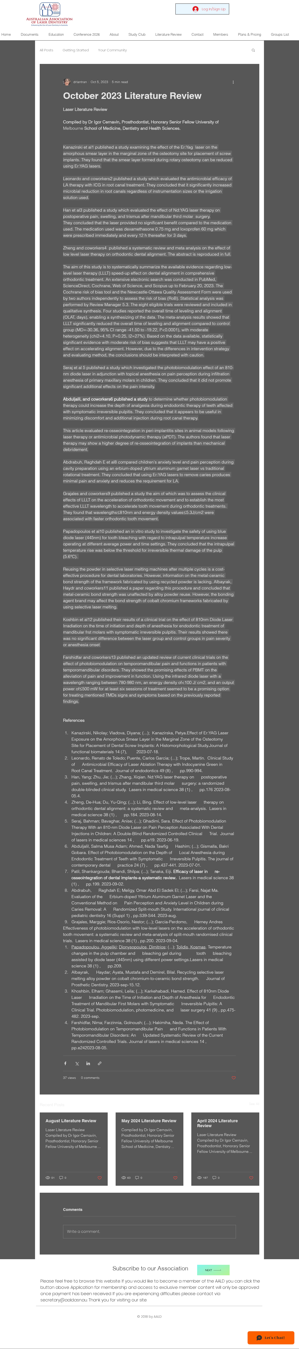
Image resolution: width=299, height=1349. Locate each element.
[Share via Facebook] (65, 1063)
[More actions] (233, 82)
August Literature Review (71, 1120)
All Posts (46, 50)
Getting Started (76, 50)
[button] (253, 50)
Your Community (112, 50)
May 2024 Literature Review (148, 1120)
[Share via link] (99, 1063)
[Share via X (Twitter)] (77, 1063)
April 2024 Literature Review (217, 1123)
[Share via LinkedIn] (88, 1063)
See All (254, 1104)
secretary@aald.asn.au (63, 1300)
